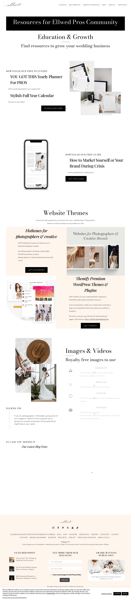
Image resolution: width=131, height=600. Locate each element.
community (105, 534)
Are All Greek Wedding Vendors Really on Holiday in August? (26, 568)
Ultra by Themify (31, 300)
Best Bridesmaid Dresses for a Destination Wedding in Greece (26, 577)
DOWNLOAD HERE (53, 108)
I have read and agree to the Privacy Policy (67, 575)
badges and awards (38, 537)
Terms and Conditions (87, 537)
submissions (122, 5)
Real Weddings (74, 5)
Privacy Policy (104, 537)
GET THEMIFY (90, 325)
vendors (94, 534)
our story (24, 537)
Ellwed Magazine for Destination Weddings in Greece (33, 534)
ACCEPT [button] (117, 593)
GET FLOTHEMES (36, 270)
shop (65, 534)
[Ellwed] (13, 5)
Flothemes (95, 249)
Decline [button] (125, 593)
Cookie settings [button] (106, 594)
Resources (62, 537)
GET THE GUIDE (76, 178)
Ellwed (64, 542)
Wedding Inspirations (91, 5)
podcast (112, 5)
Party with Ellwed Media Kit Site (96, 319)
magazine (62, 5)
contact (115, 534)
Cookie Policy (50, 593)
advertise (52, 537)
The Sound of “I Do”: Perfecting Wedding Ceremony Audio (26, 559)
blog (104, 5)
